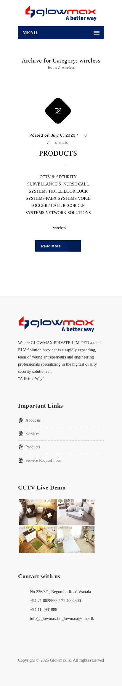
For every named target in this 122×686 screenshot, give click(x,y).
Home (52, 67)
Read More (51, 246)
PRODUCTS (58, 153)
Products (32, 447)
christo (62, 142)
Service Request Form (43, 460)
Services (32, 433)
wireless (68, 67)
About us (33, 420)
